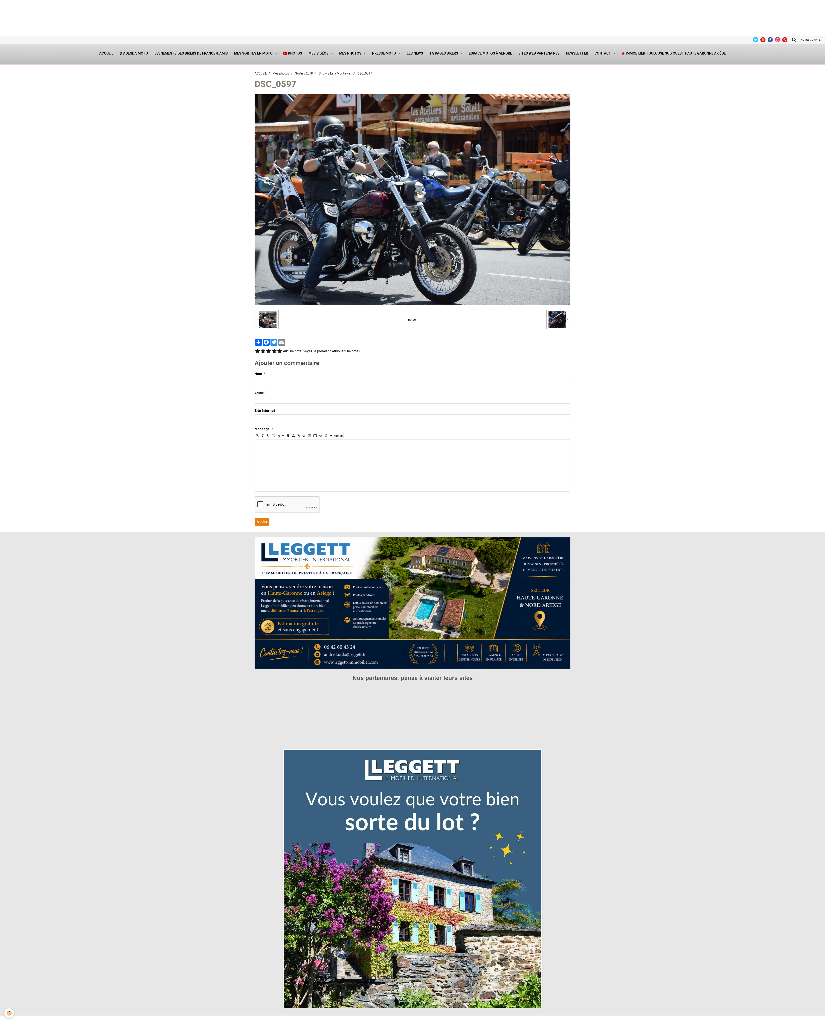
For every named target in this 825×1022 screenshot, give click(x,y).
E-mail (259, 392)
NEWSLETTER (577, 53)
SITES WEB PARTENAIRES (538, 53)
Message (262, 429)
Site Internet (265, 411)
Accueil (106, 53)
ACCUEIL (261, 73)
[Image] (309, 435)
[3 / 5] (268, 351)
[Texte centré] (293, 435)
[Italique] (263, 435)
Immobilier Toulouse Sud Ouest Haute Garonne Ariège (675, 53)
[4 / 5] (274, 351)
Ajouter (262, 522)
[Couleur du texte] (280, 435)
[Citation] (288, 435)
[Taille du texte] (273, 435)
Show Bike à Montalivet (335, 73)
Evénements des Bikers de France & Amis (191, 53)
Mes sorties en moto (253, 53)
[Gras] (257, 435)
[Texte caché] (304, 435)
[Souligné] (268, 435)
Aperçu (338, 435)
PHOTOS (294, 53)
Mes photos (350, 53)
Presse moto (384, 53)
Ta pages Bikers (444, 53)
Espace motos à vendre (490, 53)
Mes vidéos (319, 53)
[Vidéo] (315, 435)
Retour (412, 319)
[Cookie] (9, 1013)
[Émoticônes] (326, 435)
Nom (258, 374)
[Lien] (298, 435)
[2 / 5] (263, 351)
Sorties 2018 (304, 73)
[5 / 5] (279, 351)
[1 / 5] (257, 351)
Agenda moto (135, 53)
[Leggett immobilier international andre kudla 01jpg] (412, 878)
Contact (603, 53)
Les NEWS (415, 53)
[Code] (321, 435)
